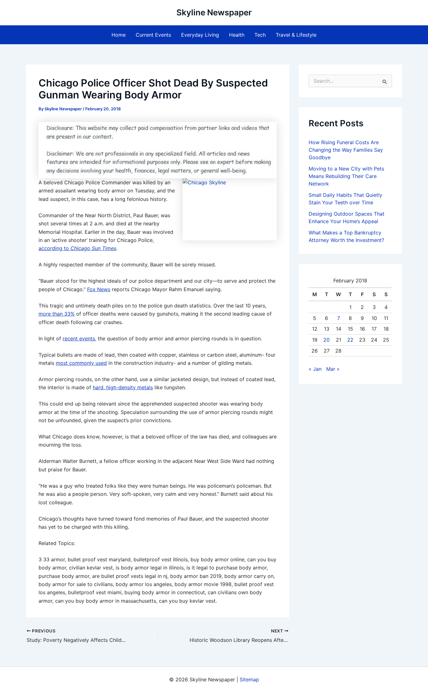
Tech (260, 35)
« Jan (315, 369)
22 (350, 340)
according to (77, 248)
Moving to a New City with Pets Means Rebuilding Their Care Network (346, 176)
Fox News (98, 289)
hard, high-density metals (123, 387)
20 (326, 340)
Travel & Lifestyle (296, 35)
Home (119, 35)
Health (236, 35)
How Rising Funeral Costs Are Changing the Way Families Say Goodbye (346, 149)
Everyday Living (200, 35)
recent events (79, 338)
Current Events (153, 35)
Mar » (333, 369)
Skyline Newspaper (214, 12)
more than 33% (57, 314)
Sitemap (249, 679)
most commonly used (81, 363)
